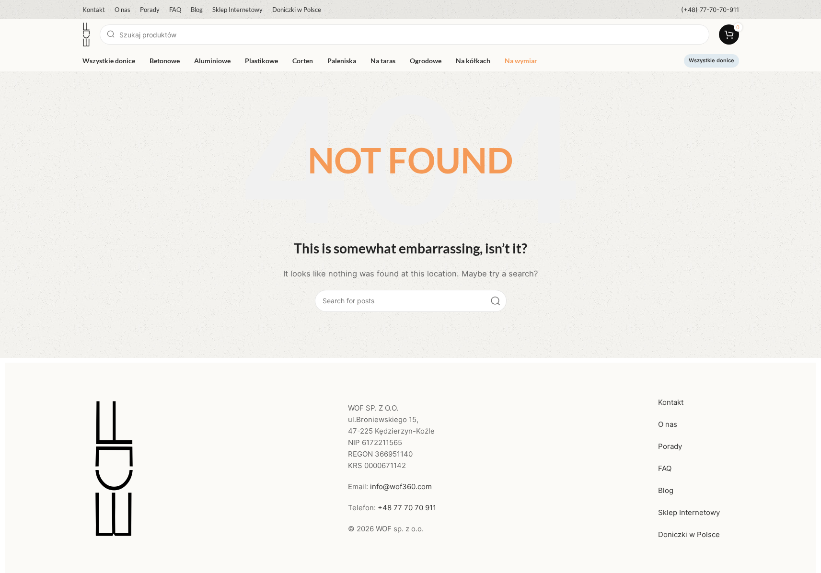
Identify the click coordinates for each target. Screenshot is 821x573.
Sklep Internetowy (689, 512)
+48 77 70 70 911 (407, 507)
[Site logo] (86, 33)
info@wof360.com (401, 486)
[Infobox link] (710, 10)
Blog (665, 490)
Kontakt (670, 402)
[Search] (496, 301)
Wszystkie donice (711, 60)
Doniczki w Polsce (689, 534)
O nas (667, 424)
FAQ (664, 468)
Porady (670, 446)
